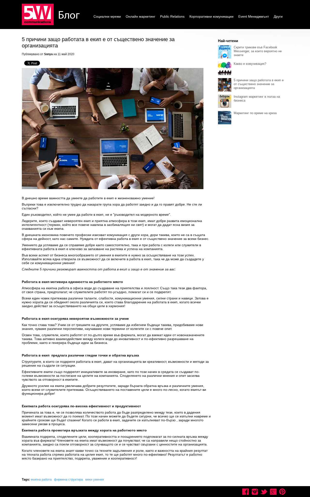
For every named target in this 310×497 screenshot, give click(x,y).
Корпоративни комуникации (211, 16)
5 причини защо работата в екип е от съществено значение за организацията (259, 84)
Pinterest (282, 492)
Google (273, 492)
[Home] (51, 15)
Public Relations (172, 16)
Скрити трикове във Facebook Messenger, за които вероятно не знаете (258, 51)
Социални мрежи (107, 16)
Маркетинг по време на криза (255, 113)
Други (278, 16)
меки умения (94, 479)
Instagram (254, 492)
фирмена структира (68, 479)
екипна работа (41, 479)
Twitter (264, 492)
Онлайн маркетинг (140, 16)
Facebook (245, 492)
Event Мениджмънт (253, 16)
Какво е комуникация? (250, 64)
